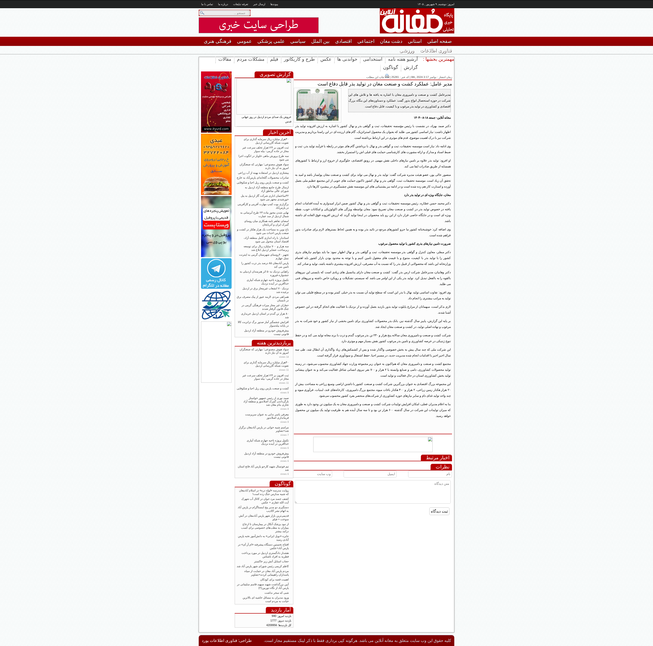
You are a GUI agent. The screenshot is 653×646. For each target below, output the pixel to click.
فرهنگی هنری (217, 41)
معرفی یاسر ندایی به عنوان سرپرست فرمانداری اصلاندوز (267, 416)
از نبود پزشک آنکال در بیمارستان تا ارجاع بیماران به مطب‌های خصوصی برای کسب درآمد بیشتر (265, 528)
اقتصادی (343, 41)
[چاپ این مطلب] (387, 77)
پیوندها (274, 4)
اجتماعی (365, 41)
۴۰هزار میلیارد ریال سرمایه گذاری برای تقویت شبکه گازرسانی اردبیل (266, 364)
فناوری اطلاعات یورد (219, 640)
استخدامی (372, 59)
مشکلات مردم (251, 59)
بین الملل (320, 41)
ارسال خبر (259, 4)
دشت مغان (391, 41)
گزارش (411, 67)
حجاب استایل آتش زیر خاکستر (271, 561)
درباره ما (223, 4)
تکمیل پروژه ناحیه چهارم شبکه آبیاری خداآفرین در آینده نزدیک (268, 442)
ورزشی (406, 50)
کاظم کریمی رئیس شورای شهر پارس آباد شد (263, 566)
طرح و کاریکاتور (299, 59)
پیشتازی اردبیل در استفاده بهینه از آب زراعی (263, 172)
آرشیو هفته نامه (403, 59)
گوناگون (390, 67)
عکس (326, 59)
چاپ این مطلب (375, 77)
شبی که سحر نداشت (277, 592)
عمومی (244, 41)
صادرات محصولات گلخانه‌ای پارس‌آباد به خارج (263, 177)
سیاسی (298, 41)
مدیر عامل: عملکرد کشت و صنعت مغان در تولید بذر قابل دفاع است (385, 83)
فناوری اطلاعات (436, 50)
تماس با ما (207, 4)
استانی (415, 41)
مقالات (224, 59)
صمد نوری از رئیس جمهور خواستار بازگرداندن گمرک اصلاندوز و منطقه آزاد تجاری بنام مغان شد (266, 401)
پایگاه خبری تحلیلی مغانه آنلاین (408, 20)
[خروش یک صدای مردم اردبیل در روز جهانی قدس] (263, 113)
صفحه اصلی (439, 41)
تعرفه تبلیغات (240, 4)
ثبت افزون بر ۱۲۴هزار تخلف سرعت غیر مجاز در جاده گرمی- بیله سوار (265, 377)
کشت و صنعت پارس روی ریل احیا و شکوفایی (263, 182)
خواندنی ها (347, 59)
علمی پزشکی (271, 41)
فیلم (274, 59)
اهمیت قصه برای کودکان (274, 579)
